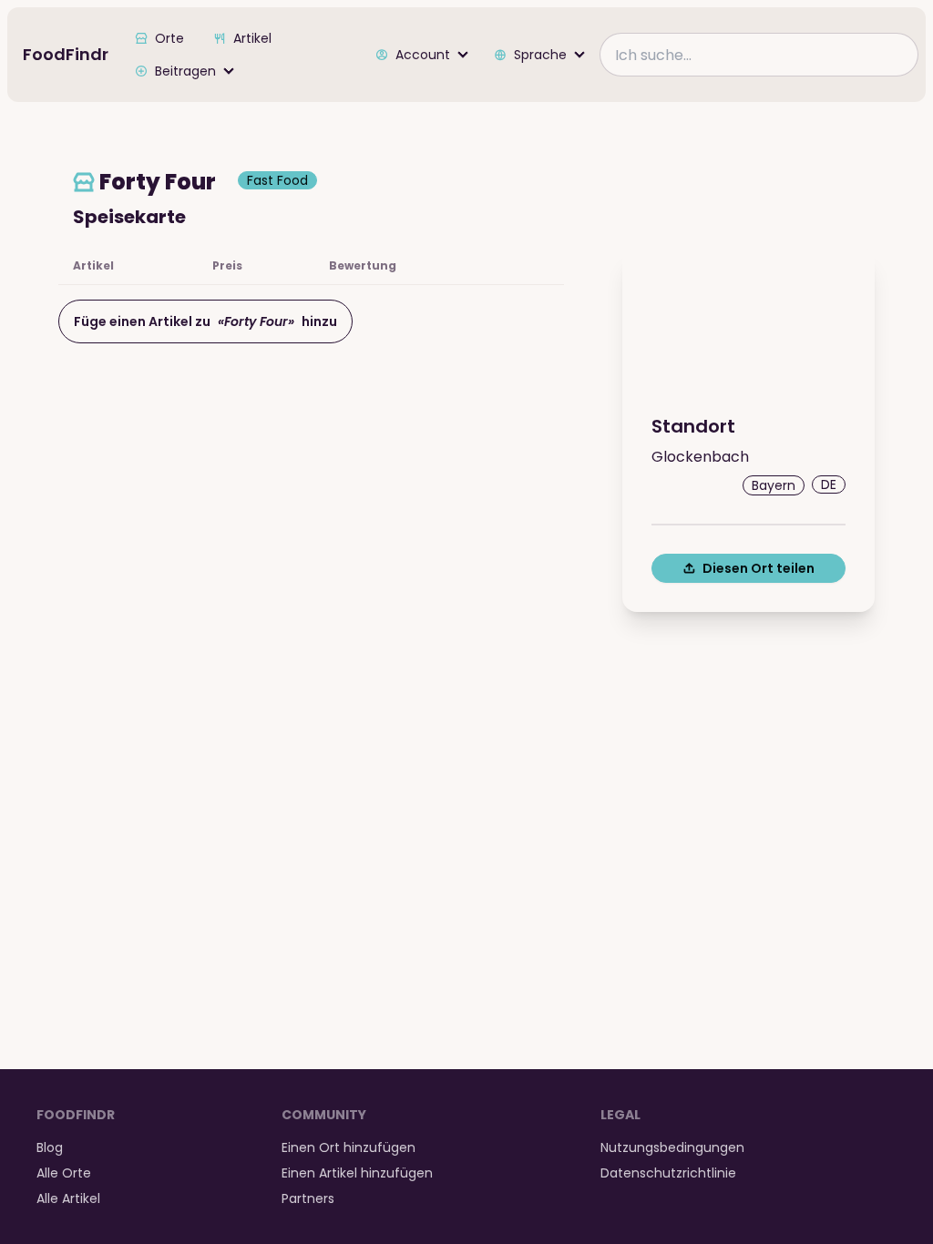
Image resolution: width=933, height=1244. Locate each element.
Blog (49, 1147)
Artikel (252, 38)
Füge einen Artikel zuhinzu (205, 321)
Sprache (540, 55)
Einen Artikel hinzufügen (357, 1173)
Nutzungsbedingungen (672, 1147)
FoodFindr (65, 54)
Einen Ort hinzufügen (348, 1147)
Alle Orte (63, 1173)
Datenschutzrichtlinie (668, 1173)
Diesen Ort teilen (758, 568)
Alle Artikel (68, 1198)
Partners (308, 1198)
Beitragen (185, 71)
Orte (169, 38)
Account (422, 55)
